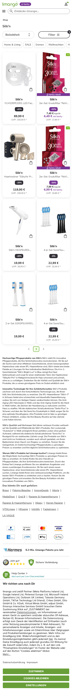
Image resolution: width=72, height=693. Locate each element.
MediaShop (8, 496)
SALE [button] (28, 44)
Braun (5, 490)
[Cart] (31, 89)
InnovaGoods (41, 490)
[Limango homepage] (10, 4)
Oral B (21, 496)
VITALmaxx (8, 509)
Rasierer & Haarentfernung (43, 496)
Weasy (38, 503)
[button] (18, 34)
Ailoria (55, 490)
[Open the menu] (4, 11)
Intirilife (35, 509)
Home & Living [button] (12, 44)
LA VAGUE (8, 515)
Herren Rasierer (54, 503)
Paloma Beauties (21, 490)
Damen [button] (40, 44)
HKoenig (23, 509)
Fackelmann (49, 509)
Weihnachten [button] (55, 44)
